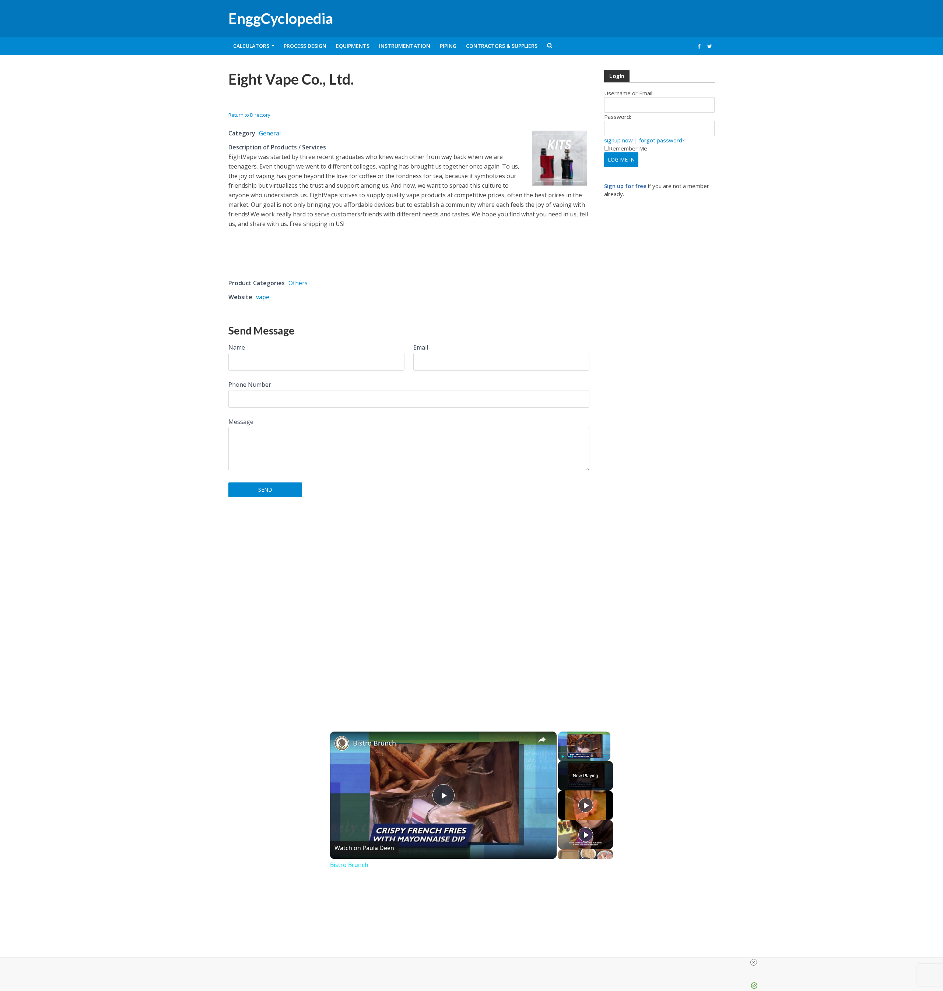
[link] (341, 743)
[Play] (562, 756)
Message (240, 422)
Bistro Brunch (374, 743)
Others (298, 283)
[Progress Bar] (584, 752)
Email (420, 347)
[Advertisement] (314, 102)
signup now (618, 140)
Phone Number (249, 385)
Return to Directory (249, 115)
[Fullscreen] (606, 756)
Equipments (352, 45)
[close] (753, 962)
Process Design (305, 45)
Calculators (251, 45)
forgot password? (662, 140)
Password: (617, 116)
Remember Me (628, 148)
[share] (541, 739)
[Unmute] (571, 756)
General (270, 133)
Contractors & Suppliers (501, 45)
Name (236, 347)
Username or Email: (628, 93)
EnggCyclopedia (280, 18)
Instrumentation (404, 45)
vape (262, 297)
